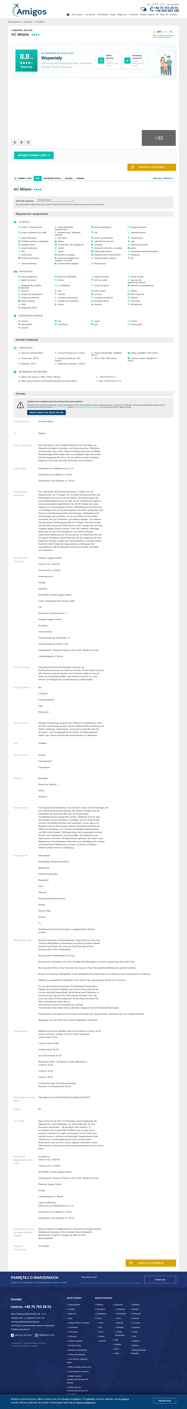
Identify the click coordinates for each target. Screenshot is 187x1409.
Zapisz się (160, 1279)
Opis (38, 178)
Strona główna (14, 22)
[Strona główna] (29, 9)
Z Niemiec (133, 14)
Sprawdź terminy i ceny (32, 155)
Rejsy (113, 14)
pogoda (80, 178)
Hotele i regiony (147, 14)
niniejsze (125, 1399)
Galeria (69, 178)
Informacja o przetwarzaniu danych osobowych (32, 1325)
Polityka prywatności (20, 1329)
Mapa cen (122, 14)
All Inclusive (77, 14)
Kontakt (173, 14)
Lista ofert (28, 22)
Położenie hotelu (52, 178)
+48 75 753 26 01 (60, 407)
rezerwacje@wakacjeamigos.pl (86, 407)
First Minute (102, 14)
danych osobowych (86, 1402)
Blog (162, 14)
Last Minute (90, 14)
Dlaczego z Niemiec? (163, 178)
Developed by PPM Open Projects (24, 1346)
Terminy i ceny (25, 178)
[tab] (23, 178)
